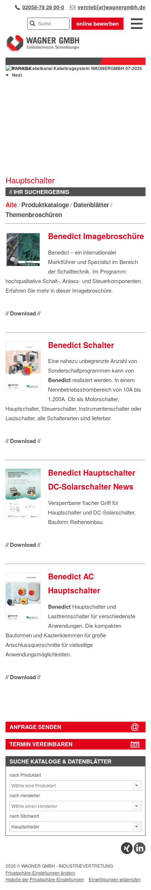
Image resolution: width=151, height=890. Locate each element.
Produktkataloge (45, 204)
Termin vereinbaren (41, 744)
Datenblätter (91, 204)
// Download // (22, 313)
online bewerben (97, 23)
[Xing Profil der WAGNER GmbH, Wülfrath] (127, 852)
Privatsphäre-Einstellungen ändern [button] (40, 872)
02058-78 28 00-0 (43, 7)
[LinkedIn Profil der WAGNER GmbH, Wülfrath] (140, 852)
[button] (136, 785)
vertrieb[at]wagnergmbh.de (112, 7)
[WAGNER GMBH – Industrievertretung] (42, 50)
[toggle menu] (137, 24)
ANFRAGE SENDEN (35, 727)
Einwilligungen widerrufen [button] (115, 879)
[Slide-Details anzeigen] (73, 68)
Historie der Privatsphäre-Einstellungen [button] (44, 879)
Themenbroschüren (33, 214)
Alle (11, 204)
